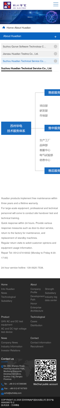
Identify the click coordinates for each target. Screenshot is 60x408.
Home (10, 27)
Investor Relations (10, 350)
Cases (33, 321)
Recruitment (36, 346)
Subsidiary (6, 300)
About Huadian (23, 27)
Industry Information (11, 346)
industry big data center (51, 298)
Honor (33, 303)
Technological (8, 296)
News (4, 292)
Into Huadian (8, 289)
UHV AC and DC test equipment (12, 323)
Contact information (40, 342)
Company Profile (35, 290)
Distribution (36, 325)
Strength (49, 289)
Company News (9, 342)
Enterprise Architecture (36, 309)
